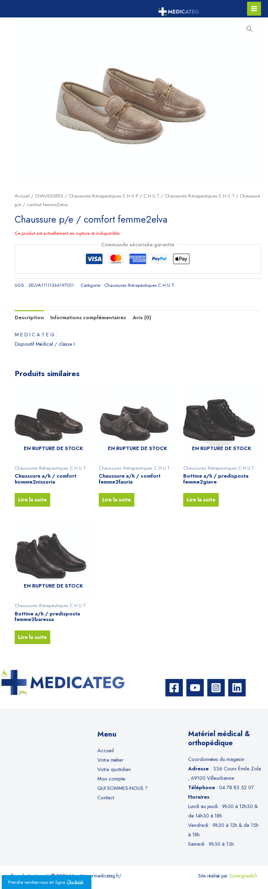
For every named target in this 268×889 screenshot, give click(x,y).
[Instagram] (216, 687)
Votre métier (110, 759)
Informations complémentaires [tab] (88, 317)
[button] (249, 29)
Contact (105, 797)
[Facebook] (174, 687)
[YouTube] (195, 687)
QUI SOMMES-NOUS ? (122, 788)
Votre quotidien (114, 769)
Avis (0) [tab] (142, 317)
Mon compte (111, 778)
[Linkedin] (237, 687)
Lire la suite (32, 499)
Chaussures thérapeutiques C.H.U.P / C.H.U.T (114, 196)
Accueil (22, 196)
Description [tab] (29, 317)
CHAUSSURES (49, 196)
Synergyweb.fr (243, 875)
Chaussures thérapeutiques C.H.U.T (199, 196)
